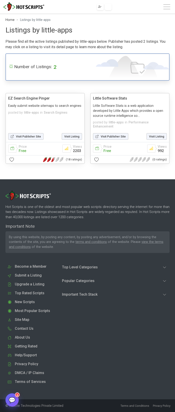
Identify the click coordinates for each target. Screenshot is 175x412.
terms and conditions (91, 242)
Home (10, 20)
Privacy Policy (161, 405)
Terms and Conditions (135, 405)
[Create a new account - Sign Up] (100, 6)
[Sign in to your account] (108, 6)
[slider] (53, 159)
